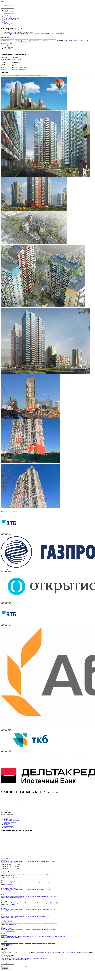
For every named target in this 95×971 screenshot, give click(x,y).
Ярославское (36, 33)
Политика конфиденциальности (9, 958)
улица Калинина (41, 861)
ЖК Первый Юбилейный (7, 921)
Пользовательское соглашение (24, 958)
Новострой (13, 34)
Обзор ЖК (6, 45)
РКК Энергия (10, 931)
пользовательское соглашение (8, 41)
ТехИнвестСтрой (11, 862)
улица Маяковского (41, 889)
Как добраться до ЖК (9, 13)
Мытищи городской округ (17, 903)
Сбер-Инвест (10, 884)
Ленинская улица (41, 943)
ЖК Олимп (3, 860)
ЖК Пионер (4, 894)
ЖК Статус (3, 908)
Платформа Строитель (55, 903)
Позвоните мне (4, 968)
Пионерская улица (41, 896)
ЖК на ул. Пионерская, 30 (7, 928)
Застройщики (8, 5)
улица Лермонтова (49, 33)
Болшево (50, 874)
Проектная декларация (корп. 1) (9, 75)
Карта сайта (36, 958)
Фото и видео (7, 48)
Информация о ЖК (8, 47)
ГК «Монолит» (11, 911)
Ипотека (6, 49)
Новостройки (8, 3)
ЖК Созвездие (4, 872)
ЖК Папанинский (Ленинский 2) (9, 888)
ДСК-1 (9, 924)
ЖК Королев (4, 935)
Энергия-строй (11, 875)
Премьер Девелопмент (13, 937)
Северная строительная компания (15, 897)
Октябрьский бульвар (42, 874)
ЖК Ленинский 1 (5, 941)
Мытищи (34, 903)
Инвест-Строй (11, 904)
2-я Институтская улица (43, 903)
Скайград (9, 890)
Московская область (6, 861)
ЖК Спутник (4, 901)
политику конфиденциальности (72, 40)
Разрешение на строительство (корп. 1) (32, 75)
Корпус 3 (19, 75)
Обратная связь (43, 958)
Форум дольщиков (8, 11)
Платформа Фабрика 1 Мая (58, 936)
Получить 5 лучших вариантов (23, 41)
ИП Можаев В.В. (11, 917)
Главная (6, 10)
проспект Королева (41, 909)
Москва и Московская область (11, 33)
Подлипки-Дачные (59, 33)
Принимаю (69, 40)
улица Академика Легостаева (44, 916)
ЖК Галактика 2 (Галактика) (8, 881)
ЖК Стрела (3, 915)
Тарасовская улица (46, 936)
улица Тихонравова (47, 923)
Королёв (42, 33)
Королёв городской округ (25, 33)
